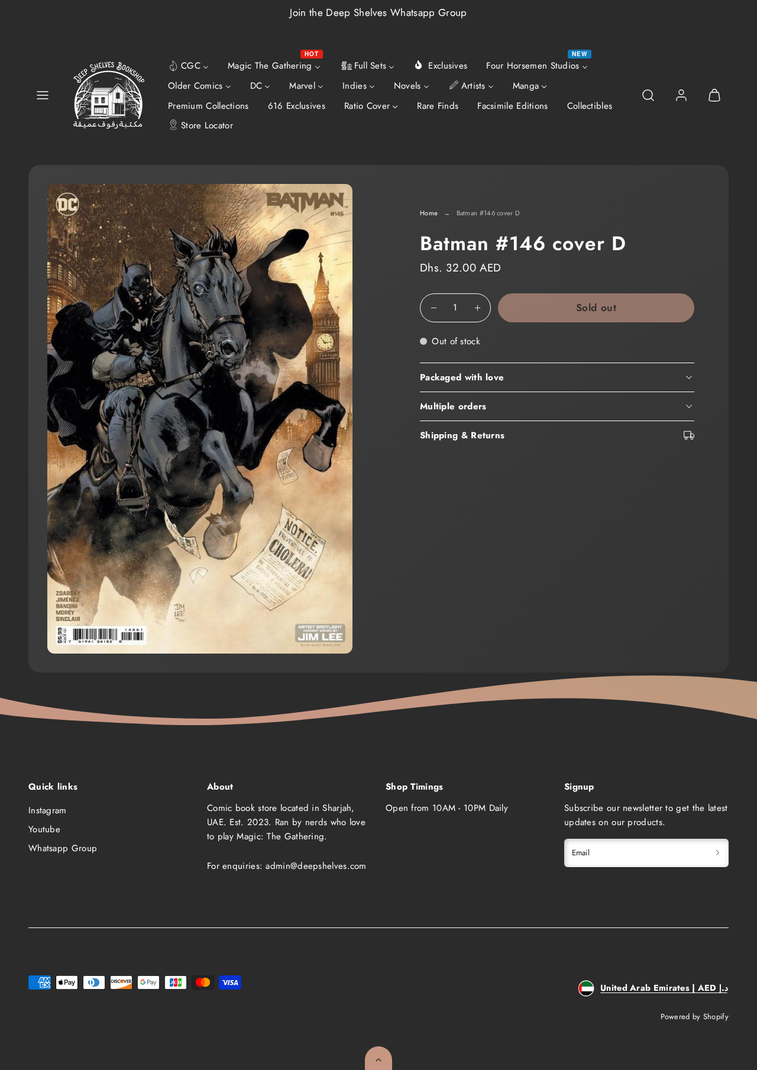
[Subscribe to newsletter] (718, 853)
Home (429, 213)
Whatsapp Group (62, 848)
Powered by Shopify (695, 1016)
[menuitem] (188, 65)
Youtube (44, 829)
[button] (42, 95)
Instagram (47, 810)
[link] (681, 95)
